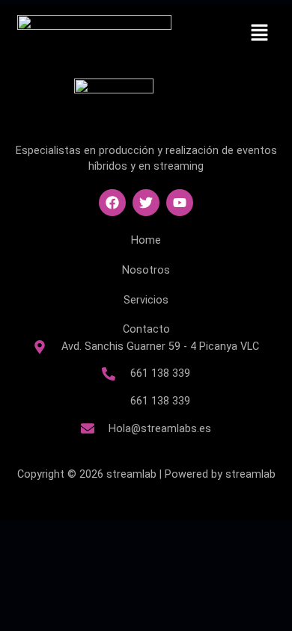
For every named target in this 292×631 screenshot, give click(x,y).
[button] (259, 34)
